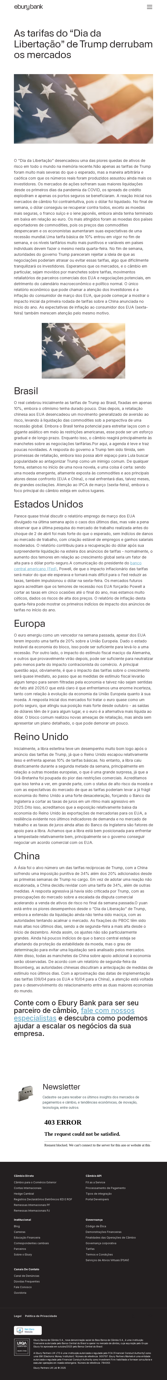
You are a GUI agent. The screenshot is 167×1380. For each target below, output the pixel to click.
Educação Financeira (27, 1237)
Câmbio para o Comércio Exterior (35, 1182)
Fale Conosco (23, 1287)
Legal (18, 1316)
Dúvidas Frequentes (27, 1281)
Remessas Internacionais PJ (32, 1210)
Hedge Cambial (24, 1193)
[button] (148, 7)
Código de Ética (96, 1226)
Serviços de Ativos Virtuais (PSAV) (107, 1260)
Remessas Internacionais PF (32, 1205)
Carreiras (19, 1232)
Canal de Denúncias (26, 1275)
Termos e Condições (99, 1254)
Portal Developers (97, 1199)
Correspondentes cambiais (31, 1243)
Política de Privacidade (41, 1316)
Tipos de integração (99, 1193)
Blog (17, 1226)
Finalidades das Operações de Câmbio (111, 1237)
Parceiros (20, 1248)
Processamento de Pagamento (106, 1188)
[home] (28, 7)
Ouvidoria (20, 1292)
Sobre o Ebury (23, 1254)
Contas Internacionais (28, 1188)
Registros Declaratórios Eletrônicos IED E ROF (43, 1199)
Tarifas (90, 1248)
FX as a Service (95, 1182)
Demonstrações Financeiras (104, 1232)
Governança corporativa (101, 1243)
